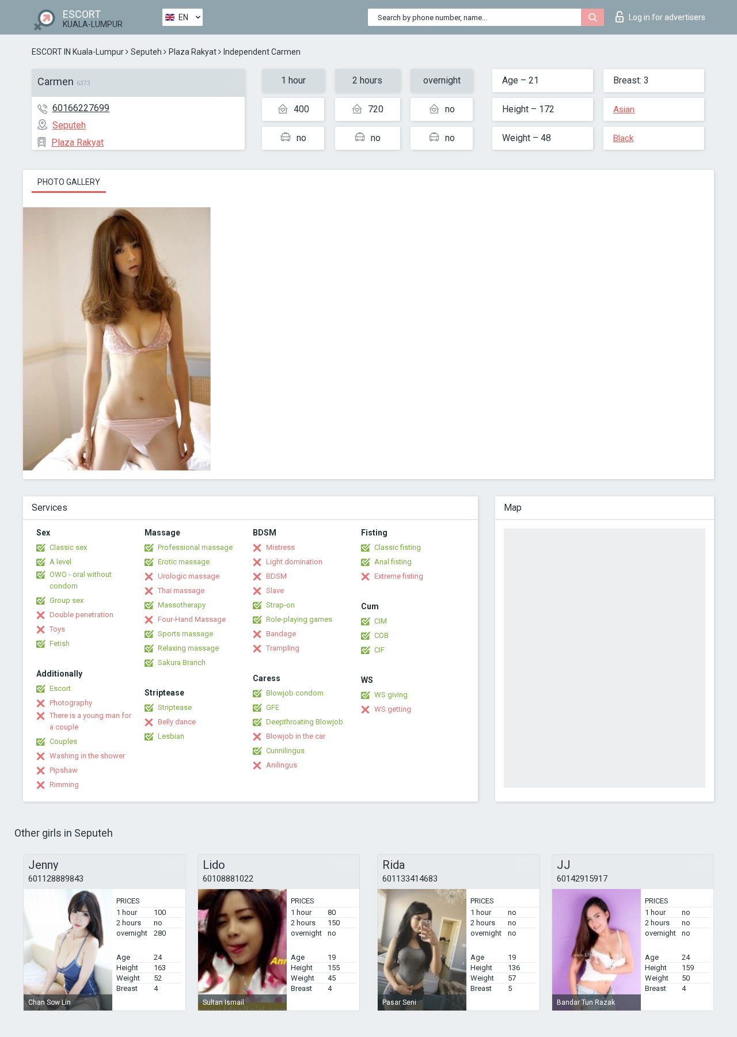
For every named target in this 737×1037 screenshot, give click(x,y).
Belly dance (177, 721)
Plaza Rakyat (192, 51)
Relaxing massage (188, 648)
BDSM (276, 576)
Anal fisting (393, 561)
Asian (624, 109)
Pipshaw (64, 770)
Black (623, 138)
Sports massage (185, 633)
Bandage (281, 633)
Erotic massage (184, 561)
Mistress (280, 547)
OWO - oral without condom (81, 580)
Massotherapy (182, 605)
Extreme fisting (398, 576)
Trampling (282, 648)
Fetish (60, 643)
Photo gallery (68, 182)
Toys (57, 629)
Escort (60, 688)
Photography (71, 702)
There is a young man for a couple (90, 721)
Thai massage (181, 590)
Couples (63, 741)
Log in (667, 17)
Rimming (64, 784)
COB (381, 635)
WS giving (391, 694)
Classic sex (68, 547)
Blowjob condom (295, 693)
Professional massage (195, 547)
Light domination (294, 561)
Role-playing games (299, 619)
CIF (379, 649)
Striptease (175, 707)
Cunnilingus (285, 750)
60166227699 (80, 107)
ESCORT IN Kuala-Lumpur (78, 51)
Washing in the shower (87, 755)
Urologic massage (188, 576)
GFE (272, 707)
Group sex (66, 600)
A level (60, 561)
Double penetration (81, 614)
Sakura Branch (182, 662)
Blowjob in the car (295, 736)
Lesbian (171, 736)
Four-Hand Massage (192, 619)
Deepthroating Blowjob (304, 721)
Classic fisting (397, 547)
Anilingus (281, 765)
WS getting (392, 709)
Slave (275, 590)
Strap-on (280, 605)
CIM (380, 621)
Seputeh (146, 51)
